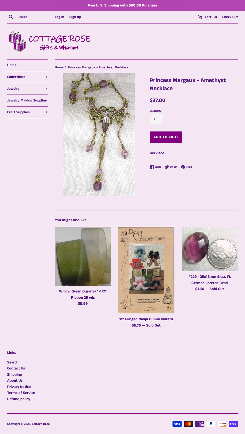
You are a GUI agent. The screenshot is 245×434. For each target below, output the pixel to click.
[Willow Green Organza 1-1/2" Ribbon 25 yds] (83, 256)
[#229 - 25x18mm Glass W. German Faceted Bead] (210, 249)
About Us (14, 380)
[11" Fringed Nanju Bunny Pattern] (146, 270)
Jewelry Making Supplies (27, 100)
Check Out (230, 17)
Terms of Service (21, 393)
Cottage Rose (41, 424)
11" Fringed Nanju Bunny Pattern (146, 319)
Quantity (155, 111)
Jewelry (27, 88)
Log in (59, 17)
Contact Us (16, 368)
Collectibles (27, 76)
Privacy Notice (19, 387)
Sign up (75, 17)
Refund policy (18, 399)
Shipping (14, 374)
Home (12, 65)
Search (12, 362)
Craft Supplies (27, 112)
